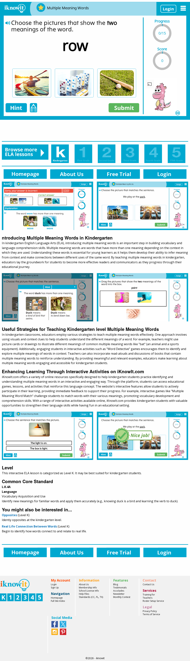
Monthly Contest (121, 597)
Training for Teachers (149, 596)
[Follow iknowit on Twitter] (63, 624)
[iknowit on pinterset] (63, 631)
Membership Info (88, 587)
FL (97, 597)
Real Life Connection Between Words (29, 526)
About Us (84, 584)
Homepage (57, 597)
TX (101, 597)
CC (93, 597)
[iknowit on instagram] (54, 631)
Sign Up (55, 587)
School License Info (89, 590)
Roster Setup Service (153, 601)
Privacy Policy (150, 611)
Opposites (9, 515)
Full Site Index (58, 601)
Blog (115, 584)
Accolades (118, 590)
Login (168, 9)
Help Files (84, 593)
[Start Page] (15, 7)
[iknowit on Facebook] (54, 624)
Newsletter (119, 593)
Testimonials (120, 587)
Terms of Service (151, 614)
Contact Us (148, 584)
